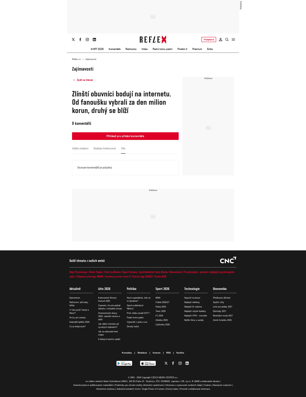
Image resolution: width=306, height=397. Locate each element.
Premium (197, 49)
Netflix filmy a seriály (194, 320)
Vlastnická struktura (105, 389)
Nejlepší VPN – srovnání (195, 315)
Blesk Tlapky (95, 272)
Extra (210, 49)
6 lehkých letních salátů (109, 339)
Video (145, 49)
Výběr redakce (80, 148)
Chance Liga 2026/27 (142, 276)
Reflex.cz (76, 59)
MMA (158, 298)
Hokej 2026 (161, 307)
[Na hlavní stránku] (153, 39)
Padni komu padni (162, 49)
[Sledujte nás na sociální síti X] (73, 39)
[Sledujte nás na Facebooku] (80, 39)
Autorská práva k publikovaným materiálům (93, 385)
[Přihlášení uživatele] (220, 39)
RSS (168, 352)
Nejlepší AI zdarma (193, 307)
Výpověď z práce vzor (137, 322)
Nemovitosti (176, 272)
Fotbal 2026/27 (162, 302)
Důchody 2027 (219, 311)
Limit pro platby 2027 (222, 307)
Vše (123, 148)
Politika (131, 289)
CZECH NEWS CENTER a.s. (164, 377)
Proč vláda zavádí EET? (138, 313)
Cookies (207, 385)
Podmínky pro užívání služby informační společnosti (139, 385)
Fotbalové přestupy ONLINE (89, 276)
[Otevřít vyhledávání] (227, 39)
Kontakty (127, 352)
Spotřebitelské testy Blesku (153, 272)
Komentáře (114, 49)
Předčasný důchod (221, 298)
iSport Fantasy (129, 272)
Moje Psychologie (78, 272)
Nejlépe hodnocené (105, 148)
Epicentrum (74, 298)
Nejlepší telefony (192, 302)
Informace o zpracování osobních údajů (183, 385)
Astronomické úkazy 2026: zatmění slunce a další (109, 316)
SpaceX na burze (192, 298)
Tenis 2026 (161, 311)
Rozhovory (131, 49)
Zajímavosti (90, 59)
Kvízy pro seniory (77, 317)
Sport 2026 (162, 289)
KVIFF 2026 (97, 49)
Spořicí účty (218, 302)
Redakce (142, 352)
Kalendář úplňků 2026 (79, 322)
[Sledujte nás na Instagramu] (87, 39)
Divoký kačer (133, 326)
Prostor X (182, 49)
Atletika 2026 (162, 320)
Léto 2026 (104, 289)
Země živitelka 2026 (222, 320)
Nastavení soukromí (222, 385)
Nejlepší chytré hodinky (195, 311)
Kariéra (180, 352)
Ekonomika (220, 289)
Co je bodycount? (77, 326)
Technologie (192, 289)
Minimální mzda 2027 (223, 315)
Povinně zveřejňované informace (195, 389)
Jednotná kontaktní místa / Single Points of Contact (140, 389)
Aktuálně (75, 289)
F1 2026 (159, 315)
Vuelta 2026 (160, 276)
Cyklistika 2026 (163, 324)
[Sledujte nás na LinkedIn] (94, 39)
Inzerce (156, 352)
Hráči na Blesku (112, 272)
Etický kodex (172, 389)
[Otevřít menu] (233, 39)
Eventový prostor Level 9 (117, 276)
